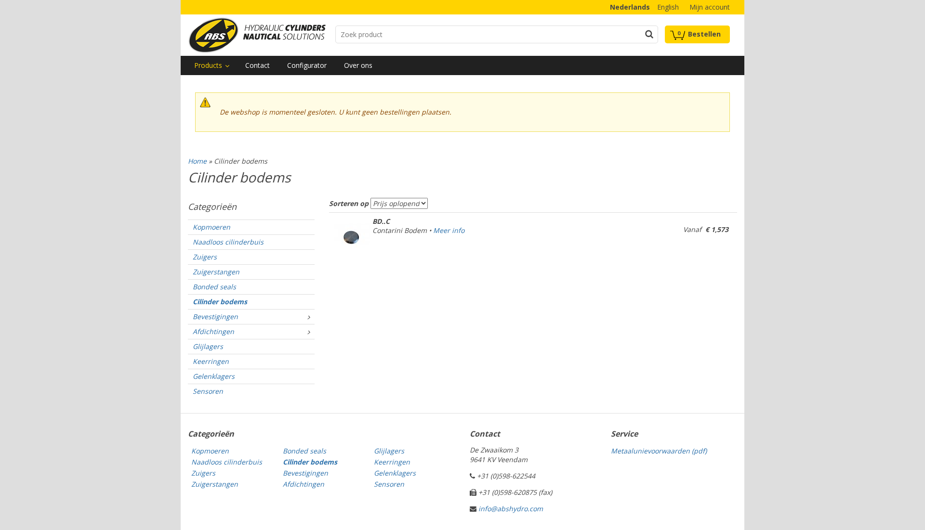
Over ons (358, 65)
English (668, 7)
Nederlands (630, 7)
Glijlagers (208, 346)
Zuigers (205, 256)
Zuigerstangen (216, 271)
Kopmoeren (211, 227)
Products (208, 65)
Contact (257, 65)
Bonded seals (214, 286)
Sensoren (208, 391)
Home (197, 161)
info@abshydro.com (510, 508)
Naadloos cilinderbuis (228, 241)
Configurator (307, 65)
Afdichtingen (213, 331)
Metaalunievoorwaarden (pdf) (659, 450)
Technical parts (257, 35)
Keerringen (211, 361)
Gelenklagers (214, 376)
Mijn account (709, 7)
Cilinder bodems (220, 301)
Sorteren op (349, 203)
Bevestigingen (215, 316)
